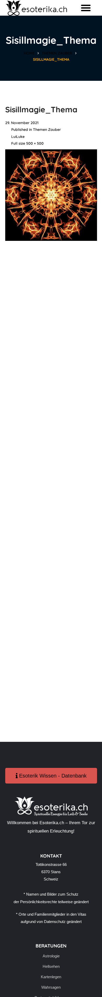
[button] (86, 8)
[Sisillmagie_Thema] (51, 153)
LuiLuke (18, 136)
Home (29, 53)
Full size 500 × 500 (27, 143)
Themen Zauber (57, 53)
